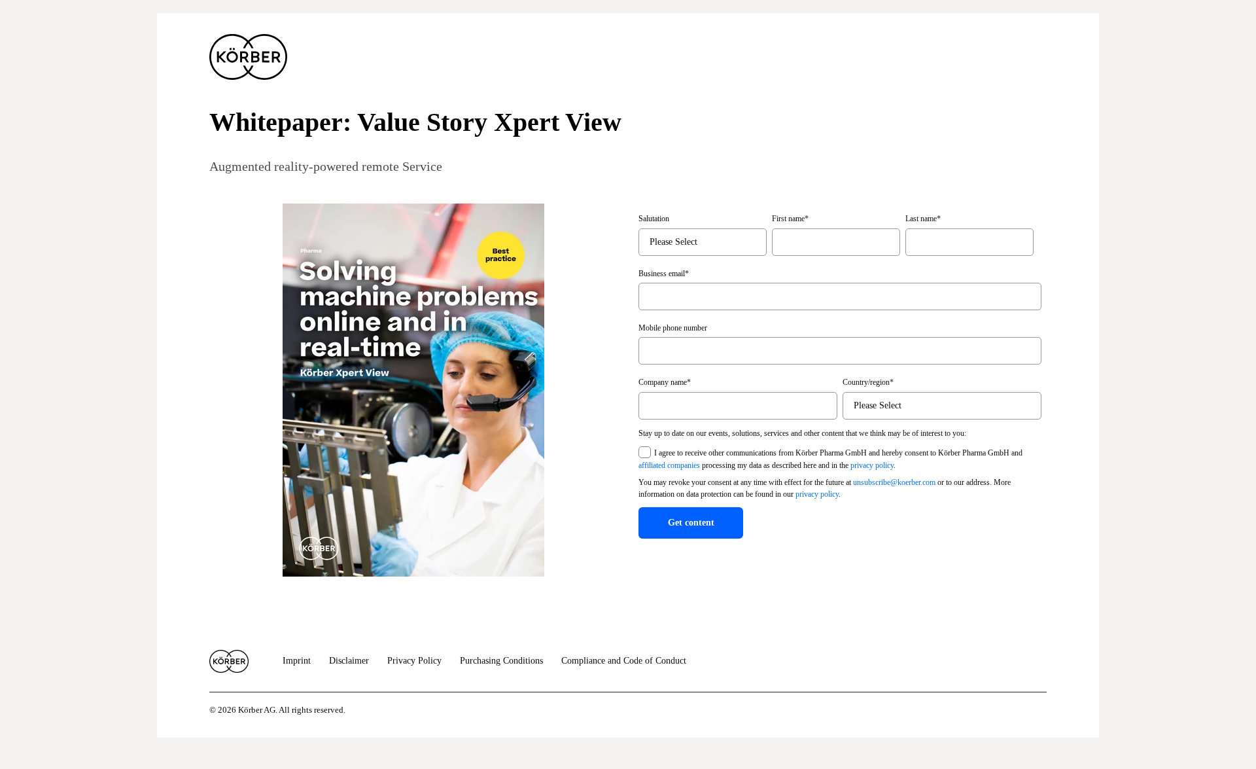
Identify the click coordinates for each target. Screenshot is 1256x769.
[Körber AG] (229, 661)
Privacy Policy (414, 661)
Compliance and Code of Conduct (623, 661)
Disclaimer (349, 661)
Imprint (297, 661)
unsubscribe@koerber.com (894, 482)
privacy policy (872, 465)
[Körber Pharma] (248, 57)
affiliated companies (669, 465)
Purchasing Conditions (501, 661)
